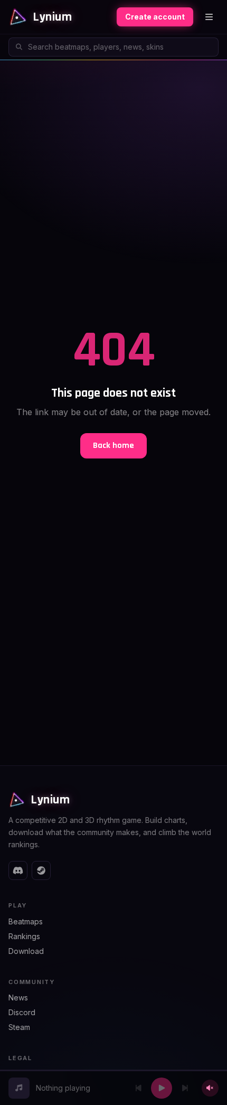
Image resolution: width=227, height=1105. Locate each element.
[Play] (161, 1088)
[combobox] (113, 47)
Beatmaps (25, 921)
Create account (155, 16)
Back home (113, 445)
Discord (21, 1012)
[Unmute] (210, 1088)
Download (26, 951)
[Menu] (209, 16)
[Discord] (17, 870)
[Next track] (184, 1088)
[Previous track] (138, 1088)
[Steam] (41, 870)
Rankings (24, 936)
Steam (19, 1027)
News (18, 997)
